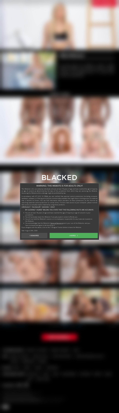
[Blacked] (59, 178)
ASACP (53, 207)
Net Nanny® (36, 207)
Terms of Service (56, 223)
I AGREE (72, 235)
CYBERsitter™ (26, 207)
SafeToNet (45, 207)
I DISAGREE (34, 235)
